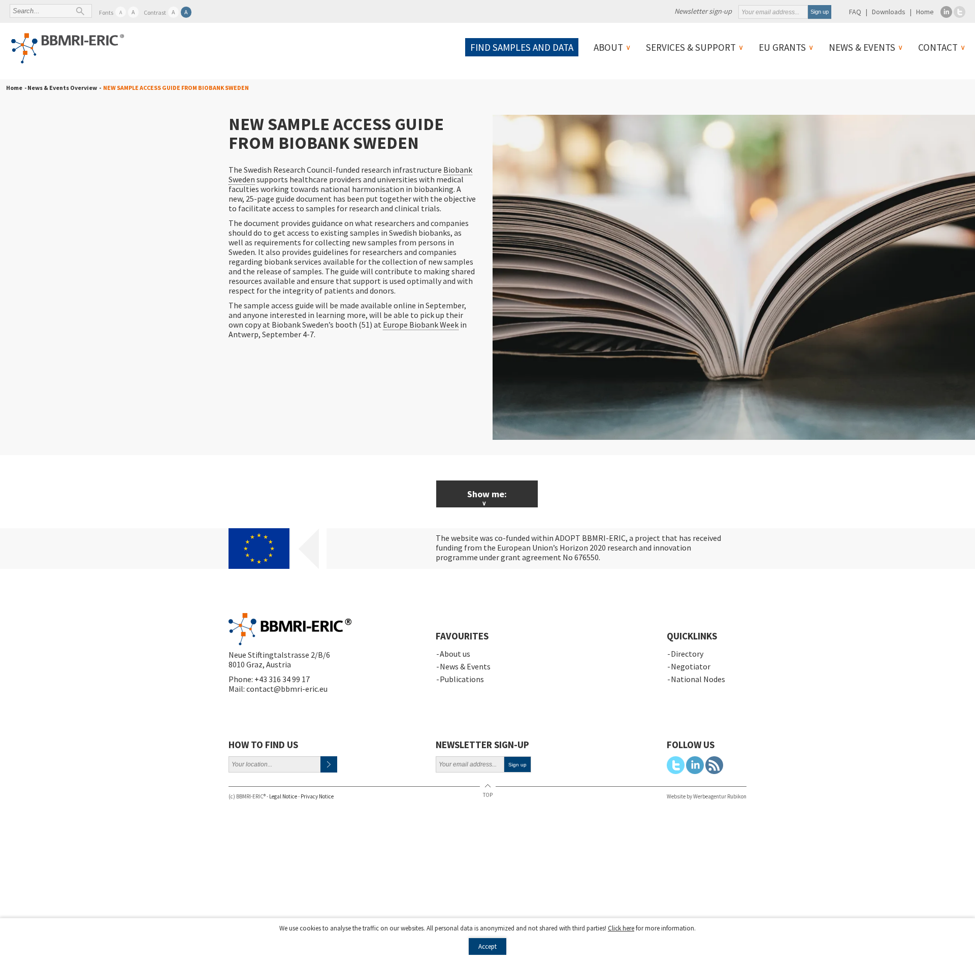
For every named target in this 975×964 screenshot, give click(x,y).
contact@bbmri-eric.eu (287, 689)
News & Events (862, 47)
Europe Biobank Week (421, 324)
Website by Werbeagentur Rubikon (706, 796)
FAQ (855, 11)
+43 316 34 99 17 (282, 679)
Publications (462, 679)
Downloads (888, 11)
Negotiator (690, 666)
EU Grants (782, 47)
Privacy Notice (317, 796)
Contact (938, 47)
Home (925, 11)
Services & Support (691, 47)
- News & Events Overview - (61, 87)
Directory (687, 654)
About (608, 47)
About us (455, 654)
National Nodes (698, 679)
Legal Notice (283, 796)
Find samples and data (521, 47)
